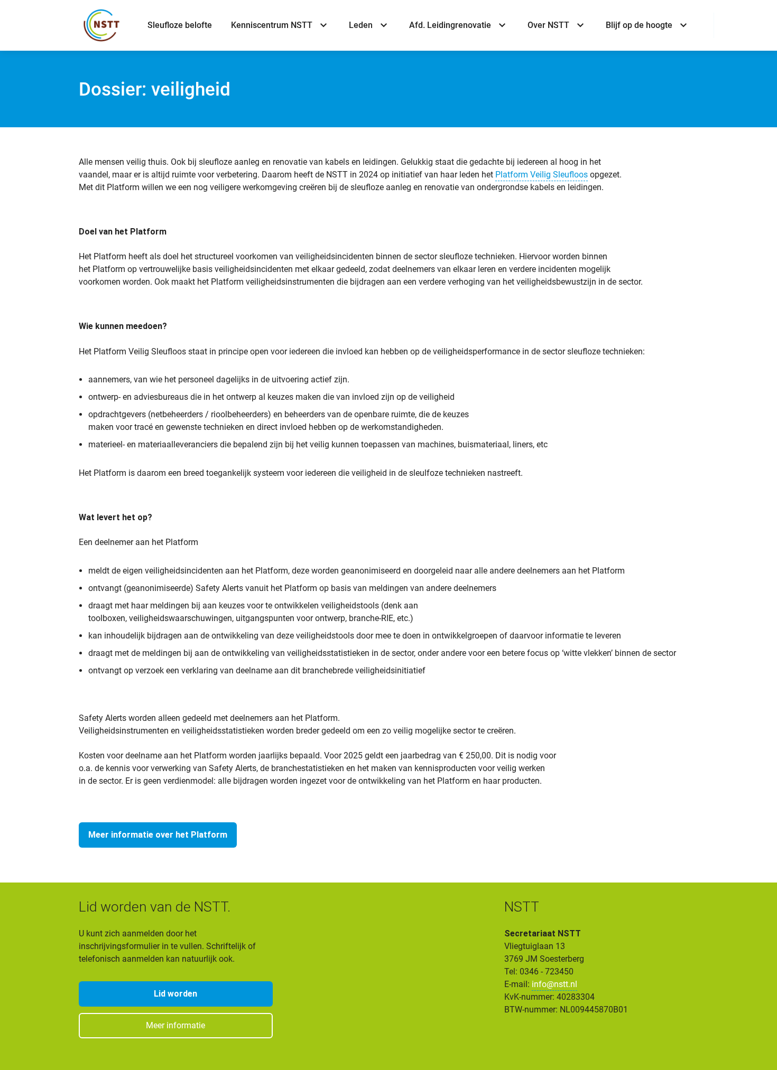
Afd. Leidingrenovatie (450, 25)
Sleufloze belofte (179, 25)
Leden (361, 25)
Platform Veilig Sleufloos (541, 175)
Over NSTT (548, 25)
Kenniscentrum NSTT (271, 25)
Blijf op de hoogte (639, 25)
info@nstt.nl (554, 984)
